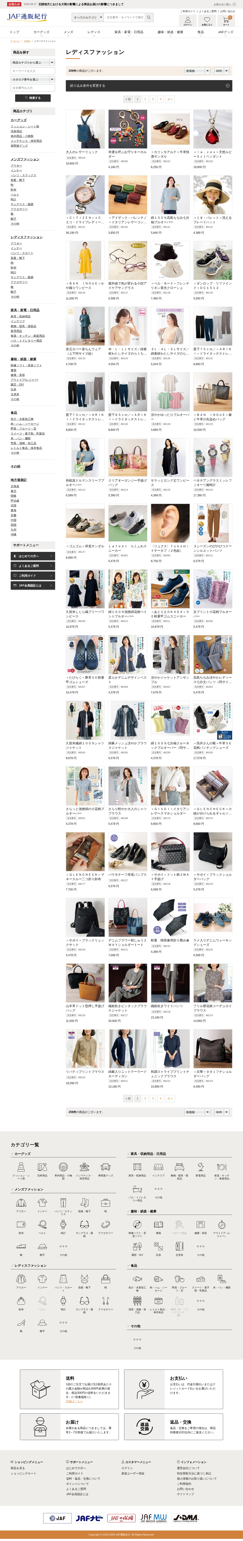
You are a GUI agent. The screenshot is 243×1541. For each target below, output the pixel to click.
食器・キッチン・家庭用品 (28, 335)
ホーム (17, 41)
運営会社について (188, 1468)
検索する (35, 97)
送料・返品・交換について (83, 1478)
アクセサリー (19, 209)
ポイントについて (77, 1483)
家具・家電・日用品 (129, 32)
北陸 (13, 505)
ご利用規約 (184, 1483)
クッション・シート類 (25, 126)
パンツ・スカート (22, 253)
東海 (13, 510)
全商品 (27, 41)
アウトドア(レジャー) (24, 379)
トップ (14, 32)
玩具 (13, 389)
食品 (200, 32)
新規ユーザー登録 (133, 1473)
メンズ (68, 32)
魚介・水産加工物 (22, 418)
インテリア (18, 321)
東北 (13, 491)
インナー (16, 170)
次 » (170, 99)
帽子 (13, 218)
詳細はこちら (74, 1401)
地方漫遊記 (19, 480)
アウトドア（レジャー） (222, 1234)
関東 (13, 495)
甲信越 (15, 500)
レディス (94, 32)
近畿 (13, 515)
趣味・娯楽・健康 (170, 32)
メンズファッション (25, 159)
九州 (13, 529)
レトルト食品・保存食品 (26, 448)
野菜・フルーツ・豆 (23, 428)
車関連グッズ (19, 145)
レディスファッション (27, 237)
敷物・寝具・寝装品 (23, 326)
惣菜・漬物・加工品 (23, 443)
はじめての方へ (29, 556)
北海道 (15, 486)
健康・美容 (18, 375)
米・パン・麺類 (21, 438)
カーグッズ (41, 32)
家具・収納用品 (21, 316)
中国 (13, 520)
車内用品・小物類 (22, 136)
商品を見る (18, 1468)
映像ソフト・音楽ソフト (26, 365)
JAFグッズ (225, 32)
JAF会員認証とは (30, 585)
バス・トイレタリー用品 (26, 340)
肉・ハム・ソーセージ (25, 423)
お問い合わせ (227, 11)
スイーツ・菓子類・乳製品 (28, 433)
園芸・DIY (17, 384)
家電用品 (16, 331)
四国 (13, 524)
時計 (13, 199)
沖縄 (13, 534)
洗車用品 (16, 131)
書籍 (13, 370)
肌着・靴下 (18, 180)
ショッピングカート (23, 1473)
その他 (15, 223)
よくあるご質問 (207, 11)
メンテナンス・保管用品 (26, 140)
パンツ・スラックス (23, 175)
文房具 (15, 394)
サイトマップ (185, 1494)
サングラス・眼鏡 (22, 204)
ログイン (127, 1468)
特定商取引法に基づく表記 (194, 1473)
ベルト (15, 194)
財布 (13, 189)
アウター (16, 165)
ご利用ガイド (187, 11)
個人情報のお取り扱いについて (197, 1478)
